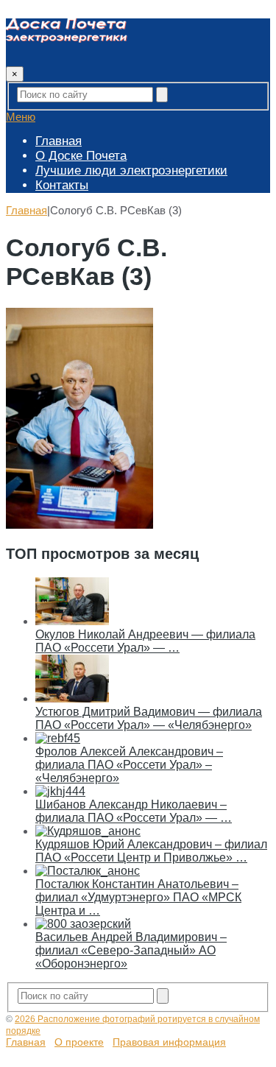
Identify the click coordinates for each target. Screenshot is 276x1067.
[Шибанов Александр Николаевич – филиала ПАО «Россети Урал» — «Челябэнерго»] (60, 791)
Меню (20, 116)
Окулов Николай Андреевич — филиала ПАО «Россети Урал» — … (145, 641)
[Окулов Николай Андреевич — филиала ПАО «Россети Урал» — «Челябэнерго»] (72, 621)
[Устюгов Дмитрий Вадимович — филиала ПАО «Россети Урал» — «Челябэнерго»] (72, 698)
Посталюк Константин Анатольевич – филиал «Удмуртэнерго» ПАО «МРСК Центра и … (138, 897)
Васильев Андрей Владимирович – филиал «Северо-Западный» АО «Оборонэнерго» (131, 950)
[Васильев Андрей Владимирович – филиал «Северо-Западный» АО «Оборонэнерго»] (83, 924)
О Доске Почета (81, 156)
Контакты (61, 185)
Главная (58, 141)
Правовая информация (169, 1042)
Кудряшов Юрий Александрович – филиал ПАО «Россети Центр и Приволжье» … (151, 851)
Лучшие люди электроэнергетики (131, 170)
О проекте (79, 1042)
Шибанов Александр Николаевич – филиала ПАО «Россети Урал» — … (133, 811)
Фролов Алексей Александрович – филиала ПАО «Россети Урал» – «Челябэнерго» (129, 764)
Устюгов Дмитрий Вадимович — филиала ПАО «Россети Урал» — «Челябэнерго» (148, 718)
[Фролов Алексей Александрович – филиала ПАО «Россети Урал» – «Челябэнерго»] (57, 738)
